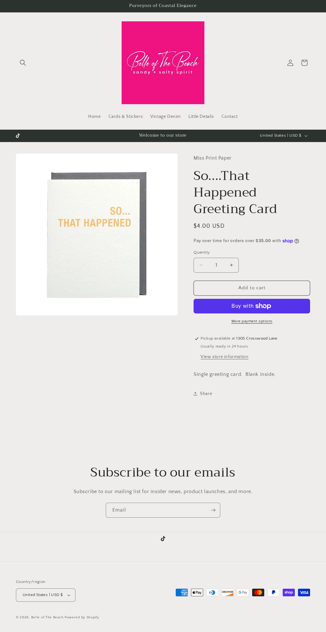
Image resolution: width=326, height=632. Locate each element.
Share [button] (206, 393)
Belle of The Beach (48, 617)
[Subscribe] (213, 510)
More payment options (252, 321)
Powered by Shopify (82, 617)
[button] (23, 63)
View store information (224, 356)
